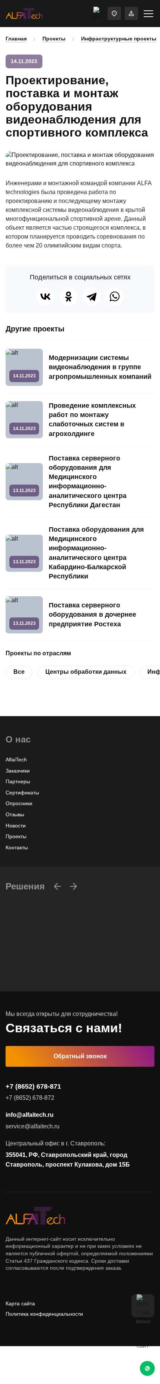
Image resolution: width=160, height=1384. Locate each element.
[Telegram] (91, 296)
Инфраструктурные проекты (118, 39)
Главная (16, 39)
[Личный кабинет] (131, 13)
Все (19, 672)
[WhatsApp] (115, 296)
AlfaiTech (16, 759)
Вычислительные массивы (38, 962)
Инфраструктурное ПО (33, 974)
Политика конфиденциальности (44, 1314)
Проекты (53, 39)
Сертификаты (22, 793)
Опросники (19, 803)
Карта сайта (20, 1303)
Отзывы (15, 814)
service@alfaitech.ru (33, 1126)
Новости (16, 826)
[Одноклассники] (68, 296)
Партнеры (18, 781)
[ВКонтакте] (45, 296)
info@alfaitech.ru (30, 1115)
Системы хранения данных (39, 985)
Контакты (17, 847)
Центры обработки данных (86, 672)
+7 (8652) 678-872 (30, 1098)
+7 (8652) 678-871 (33, 1086)
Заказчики (18, 771)
